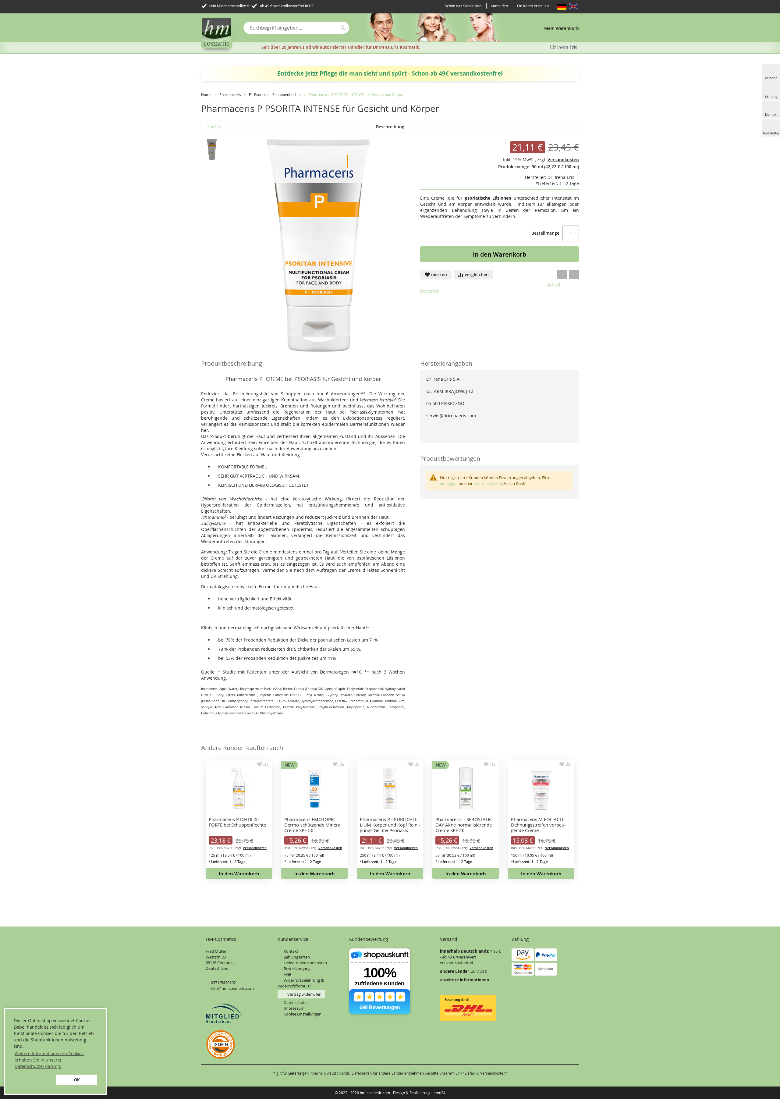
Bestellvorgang (297, 968)
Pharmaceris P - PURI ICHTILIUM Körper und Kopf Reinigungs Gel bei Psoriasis (390, 824)
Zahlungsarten (297, 957)
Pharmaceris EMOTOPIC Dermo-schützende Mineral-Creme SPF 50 (313, 824)
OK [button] (77, 1080)
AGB (287, 974)
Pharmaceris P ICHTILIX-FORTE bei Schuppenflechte (237, 822)
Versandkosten (255, 847)
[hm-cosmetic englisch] (573, 6)
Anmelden (499, 5)
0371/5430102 (223, 982)
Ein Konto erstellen (533, 5)
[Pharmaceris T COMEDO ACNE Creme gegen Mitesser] (573, 127)
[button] (34, 1080)
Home (206, 94)
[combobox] (296, 28)
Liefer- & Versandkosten (305, 963)
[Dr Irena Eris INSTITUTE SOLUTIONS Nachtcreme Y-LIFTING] (564, 127)
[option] (239, 819)
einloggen (449, 483)
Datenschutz (295, 1002)
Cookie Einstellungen (302, 1014)
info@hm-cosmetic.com (232, 988)
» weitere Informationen (464, 980)
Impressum (294, 1008)
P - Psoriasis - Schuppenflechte (275, 94)
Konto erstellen (488, 483)
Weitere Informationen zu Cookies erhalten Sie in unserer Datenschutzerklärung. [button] (49, 1060)
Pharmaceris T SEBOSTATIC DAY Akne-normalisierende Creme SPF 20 (463, 824)
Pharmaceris (230, 94)
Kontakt (291, 951)
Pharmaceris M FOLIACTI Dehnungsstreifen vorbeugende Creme (538, 824)
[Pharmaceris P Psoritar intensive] (211, 149)
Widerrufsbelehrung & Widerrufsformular (301, 983)
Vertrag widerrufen (304, 994)
